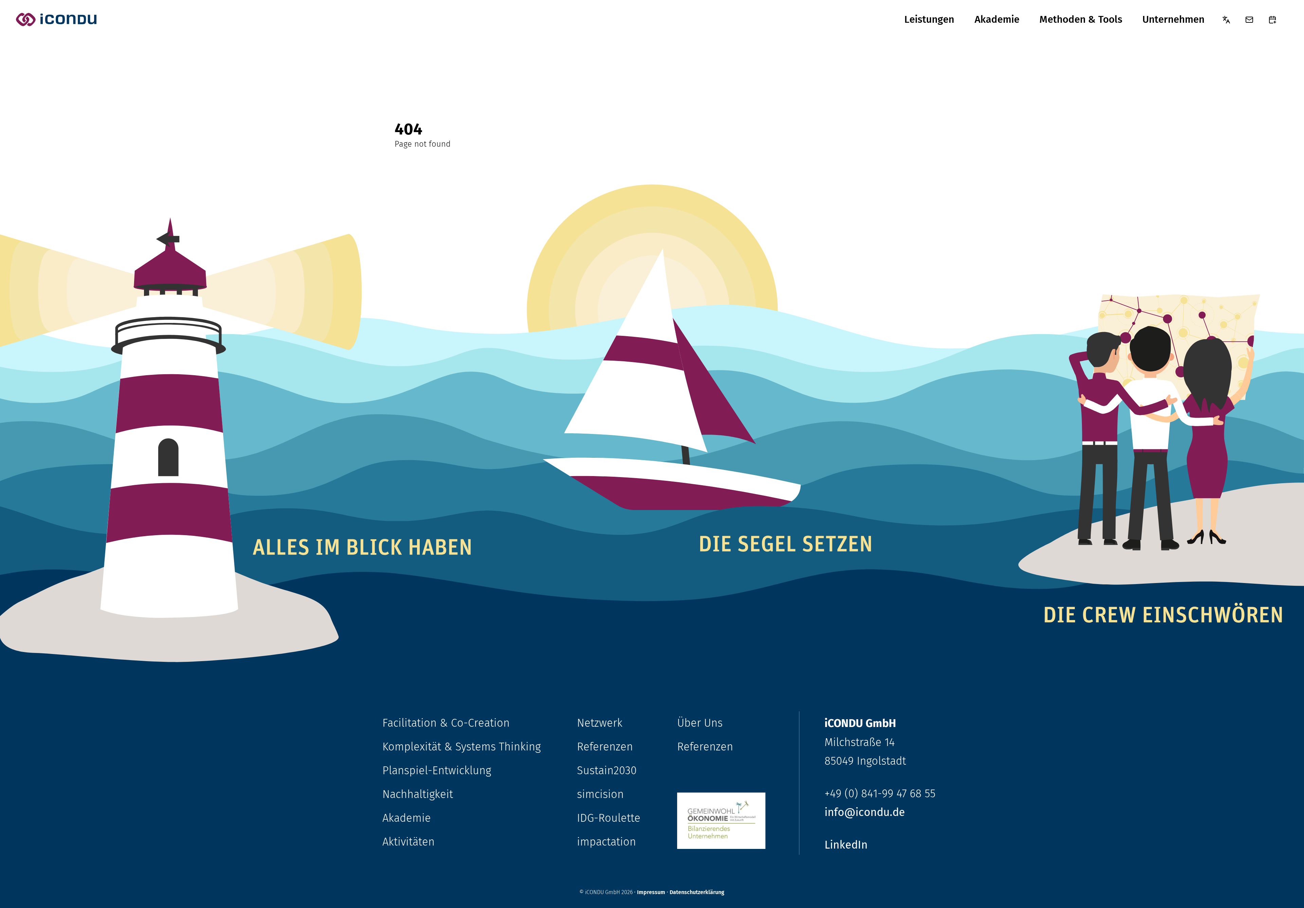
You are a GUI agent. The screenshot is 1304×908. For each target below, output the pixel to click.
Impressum (651, 892)
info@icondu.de (865, 812)
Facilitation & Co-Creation (446, 723)
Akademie (997, 19)
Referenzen (605, 746)
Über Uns (700, 723)
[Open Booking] (1272, 19)
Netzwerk (599, 723)
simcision (600, 794)
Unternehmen (1173, 19)
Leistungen (929, 19)
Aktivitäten (408, 842)
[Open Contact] (1249, 19)
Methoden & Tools (1080, 19)
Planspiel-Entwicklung (436, 770)
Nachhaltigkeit (417, 794)
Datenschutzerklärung (697, 892)
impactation (606, 842)
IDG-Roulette (608, 818)
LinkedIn (846, 845)
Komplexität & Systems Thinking (461, 746)
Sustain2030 (607, 770)
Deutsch (1226, 19)
